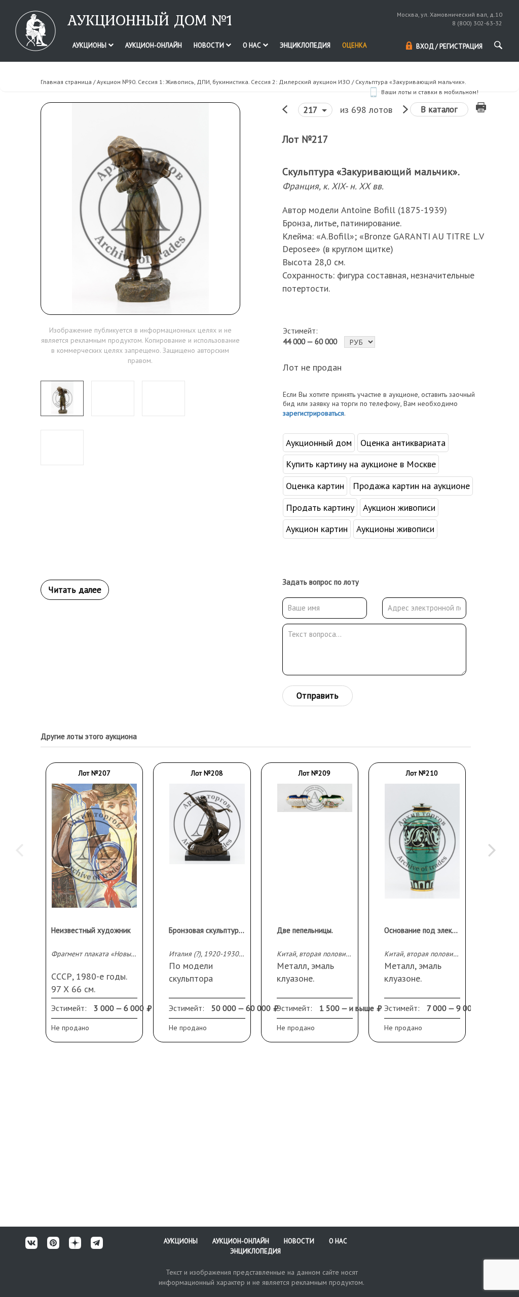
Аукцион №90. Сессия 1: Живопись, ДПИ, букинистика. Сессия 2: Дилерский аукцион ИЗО (223, 82)
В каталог (439, 109)
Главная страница (66, 82)
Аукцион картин (317, 529)
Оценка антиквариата (403, 443)
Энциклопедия (305, 45)
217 (311, 109)
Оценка (354, 45)
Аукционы (90, 45)
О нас (253, 45)
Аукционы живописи (395, 529)
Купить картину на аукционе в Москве (361, 464)
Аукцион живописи (399, 507)
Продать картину (320, 507)
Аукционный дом (319, 443)
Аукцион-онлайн (153, 45)
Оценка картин (315, 486)
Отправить (317, 695)
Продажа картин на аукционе (411, 486)
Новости (210, 45)
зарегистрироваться (313, 413)
